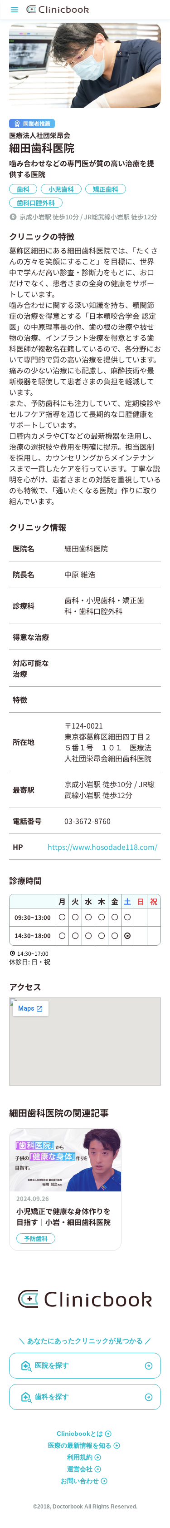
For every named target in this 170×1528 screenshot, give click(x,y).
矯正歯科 (105, 188)
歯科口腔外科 (36, 202)
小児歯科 (61, 188)
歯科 (23, 188)
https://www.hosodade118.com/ (102, 846)
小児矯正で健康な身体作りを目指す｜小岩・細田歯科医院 (63, 1216)
